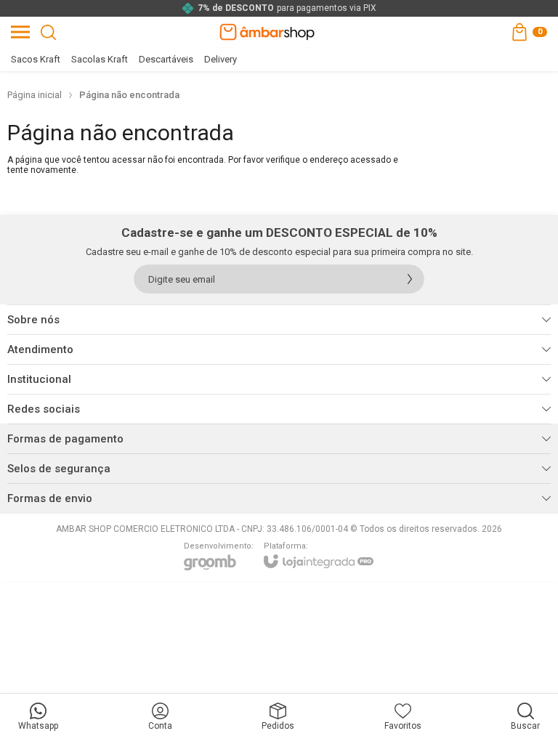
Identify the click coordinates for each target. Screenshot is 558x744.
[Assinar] (409, 279)
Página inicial (34, 94)
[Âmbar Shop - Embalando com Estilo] (267, 32)
